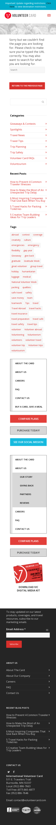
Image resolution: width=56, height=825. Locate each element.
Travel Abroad (19, 308)
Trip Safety (16, 152)
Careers (10, 681)
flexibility (16, 250)
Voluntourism (18, 164)
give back (29, 255)
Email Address (16, 629)
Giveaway (16, 255)
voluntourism (18, 350)
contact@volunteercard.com (30, 800)
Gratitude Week (32, 260)
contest (26, 234)
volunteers (17, 339)
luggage (15, 276)
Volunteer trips (35, 345)
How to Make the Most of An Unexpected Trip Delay (27, 191)
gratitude (16, 260)
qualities (27, 287)
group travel (36, 266)
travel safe (38, 318)
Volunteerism (34, 334)
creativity (16, 239)
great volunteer (19, 266)
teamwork (17, 303)
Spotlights (16, 129)
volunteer (16, 329)
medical (27, 276)
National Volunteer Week (24, 282)
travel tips (32, 324)
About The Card (15, 670)
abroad (15, 234)
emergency (33, 245)
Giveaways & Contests (23, 123)
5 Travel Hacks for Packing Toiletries (25, 208)
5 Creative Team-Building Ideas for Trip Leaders (25, 216)
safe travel (17, 292)
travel (35, 303)
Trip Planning (18, 146)
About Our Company (18, 676)
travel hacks (35, 308)
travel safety (18, 324)
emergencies (18, 245)
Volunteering (18, 334)
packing (15, 287)
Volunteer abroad (33, 329)
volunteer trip (18, 345)
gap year (27, 250)
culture (27, 239)
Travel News (17, 135)
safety (29, 292)
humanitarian (28, 271)
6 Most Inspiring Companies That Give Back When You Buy (27, 199)
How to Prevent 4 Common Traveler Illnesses (26, 183)
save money (18, 297)
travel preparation (20, 318)
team (30, 297)
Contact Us (12, 693)
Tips (27, 303)
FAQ (8, 687)
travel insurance (19, 313)
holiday (15, 271)
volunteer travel (33, 339)
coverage (37, 234)
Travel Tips (16, 141)
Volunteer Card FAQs (22, 158)
